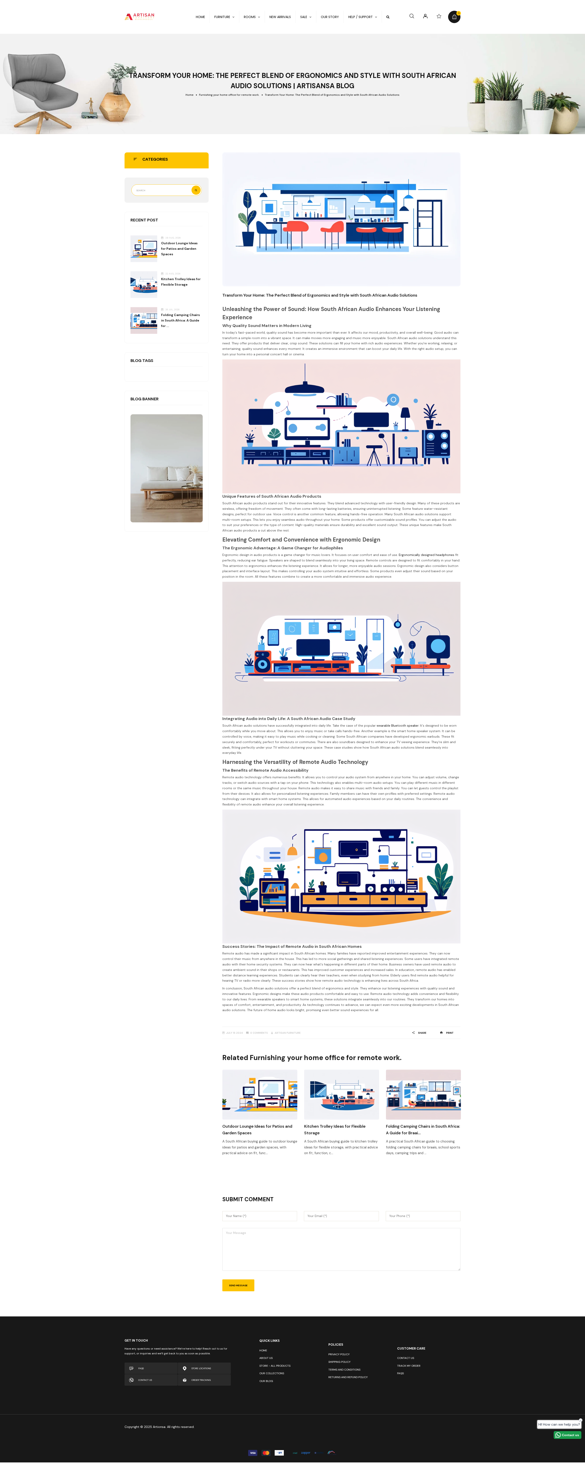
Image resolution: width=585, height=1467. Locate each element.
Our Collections (271, 1373)
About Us (266, 1358)
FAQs (400, 1373)
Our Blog (266, 1381)
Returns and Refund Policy (348, 1377)
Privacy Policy (339, 1354)
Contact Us (405, 1358)
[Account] (425, 16)
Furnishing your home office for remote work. (229, 95)
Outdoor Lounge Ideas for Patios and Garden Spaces (179, 248)
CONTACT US (145, 1380)
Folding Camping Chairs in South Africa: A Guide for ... (180, 320)
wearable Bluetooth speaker (397, 725)
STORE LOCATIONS (201, 1368)
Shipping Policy (339, 1362)
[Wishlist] (439, 16)
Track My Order (408, 1366)
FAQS (141, 1368)
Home (190, 95)
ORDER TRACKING (201, 1380)
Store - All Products (274, 1366)
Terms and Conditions (344, 1369)
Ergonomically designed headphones (426, 555)
